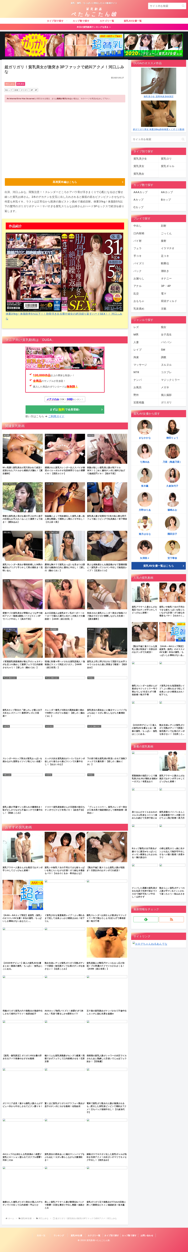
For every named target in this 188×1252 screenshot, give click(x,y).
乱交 (136, 293)
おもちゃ (139, 301)
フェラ (138, 248)
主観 (163, 308)
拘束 (136, 357)
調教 (163, 357)
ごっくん (166, 233)
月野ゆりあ (145, 509)
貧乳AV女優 (76, 1235)
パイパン (166, 342)
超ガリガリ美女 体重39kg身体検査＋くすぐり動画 (158, 129)
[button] (183, 6)
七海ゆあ (145, 461)
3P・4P (34, 90)
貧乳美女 (20, 84)
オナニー (166, 278)
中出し (138, 225)
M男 (136, 334)
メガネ (165, 387)
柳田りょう (172, 437)
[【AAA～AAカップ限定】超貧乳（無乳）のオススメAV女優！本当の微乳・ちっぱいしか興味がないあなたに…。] (93, 45)
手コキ (138, 255)
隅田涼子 (172, 533)
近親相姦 (139, 402)
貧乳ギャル (167, 166)
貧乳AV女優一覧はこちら (158, 565)
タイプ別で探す (111, 1235)
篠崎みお (172, 509)
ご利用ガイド (56, 416)
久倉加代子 (172, 485)
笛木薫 (144, 485)
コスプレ (166, 372)
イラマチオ (167, 248)
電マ (163, 293)
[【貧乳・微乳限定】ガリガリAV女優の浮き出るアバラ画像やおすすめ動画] (34, 45)
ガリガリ (24, 90)
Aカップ (138, 199)
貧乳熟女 (139, 173)
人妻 (136, 342)
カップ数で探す (129, 1235)
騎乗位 (165, 263)
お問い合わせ (147, 1235)
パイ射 (138, 240)
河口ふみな (10, 84)
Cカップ (138, 207)
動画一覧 (41, 1235)
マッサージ (140, 364)
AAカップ (167, 192)
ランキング (59, 1235)
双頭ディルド (169, 301)
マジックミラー (170, 379)
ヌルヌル (166, 364)
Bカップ (8, 90)
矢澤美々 (145, 558)
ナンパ (138, 379)
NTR (136, 372)
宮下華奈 (172, 558)
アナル (138, 285)
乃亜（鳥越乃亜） (172, 461)
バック (138, 270)
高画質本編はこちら (65, 181)
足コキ (165, 255)
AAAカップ (140, 192)
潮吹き (165, 270)
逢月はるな (145, 533)
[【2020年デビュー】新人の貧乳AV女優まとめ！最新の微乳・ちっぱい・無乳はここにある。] (153, 45)
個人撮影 (166, 394)
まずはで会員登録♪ (65, 409)
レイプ (138, 349)
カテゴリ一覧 (94, 1235)
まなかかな (145, 437)
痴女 (163, 327)
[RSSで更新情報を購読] (171, 919)
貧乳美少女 (140, 158)
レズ (136, 327)
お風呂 (138, 387)
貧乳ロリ (166, 158)
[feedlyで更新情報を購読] (145, 919)
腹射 (163, 240)
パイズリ (139, 263)
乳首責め (139, 308)
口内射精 (139, 233)
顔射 (16, 90)
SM (163, 349)
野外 (136, 394)
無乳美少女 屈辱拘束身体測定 (159, 96)
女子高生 (166, 334)
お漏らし (139, 278)
